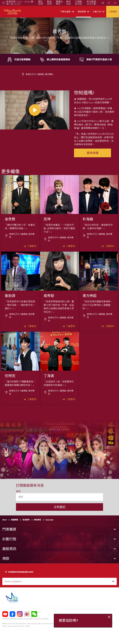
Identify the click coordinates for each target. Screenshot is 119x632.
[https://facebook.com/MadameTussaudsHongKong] (12, 614)
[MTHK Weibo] (27, 614)
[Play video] (34, 110)
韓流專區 (37, 520)
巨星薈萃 (26, 520)
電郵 (18, 491)
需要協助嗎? (68, 621)
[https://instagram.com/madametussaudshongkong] (20, 614)
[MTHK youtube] (5, 614)
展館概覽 (14, 520)
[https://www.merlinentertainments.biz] (12, 597)
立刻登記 (59, 507)
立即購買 (113, 11)
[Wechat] (34, 614)
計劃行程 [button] (97, 11)
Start (4, 520)
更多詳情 (92, 153)
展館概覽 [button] (82, 11)
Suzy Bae (49, 520)
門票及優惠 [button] (66, 11)
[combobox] (59, 581)
